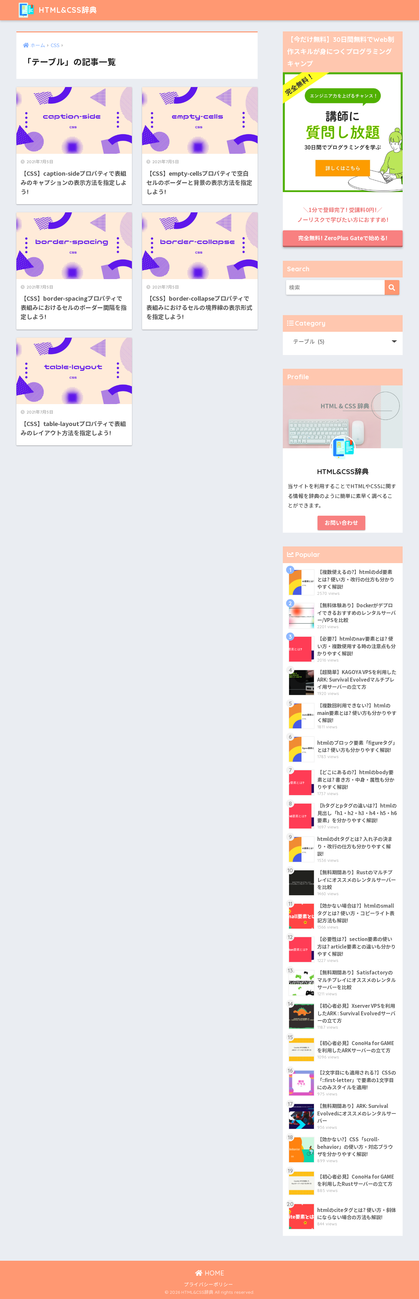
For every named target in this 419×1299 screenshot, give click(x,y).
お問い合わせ (341, 522)
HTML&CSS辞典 (66, 10)
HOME (213, 1273)
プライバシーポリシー (208, 1284)
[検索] (392, 287)
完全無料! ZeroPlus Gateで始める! (343, 238)
